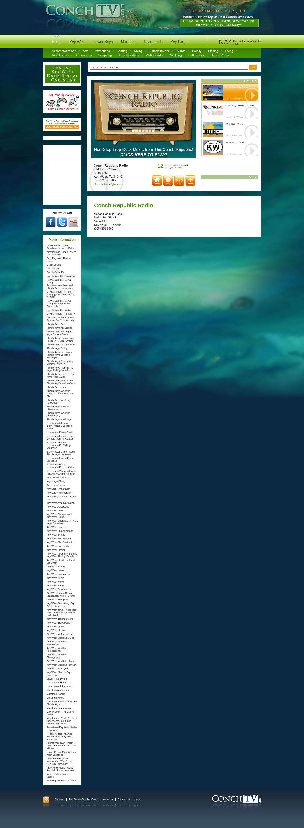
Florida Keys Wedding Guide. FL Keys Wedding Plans (60, 394)
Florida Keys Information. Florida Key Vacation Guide (61, 382)
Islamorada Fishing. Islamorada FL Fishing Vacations (59, 445)
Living (229, 51)
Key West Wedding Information (57, 643)
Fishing (213, 51)
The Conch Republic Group (83, 799)
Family (196, 51)
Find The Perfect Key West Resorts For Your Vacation (61, 319)
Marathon (128, 42)
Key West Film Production (60, 542)
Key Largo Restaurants (59, 492)
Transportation (129, 55)
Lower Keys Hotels (57, 682)
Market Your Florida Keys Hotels (60, 713)
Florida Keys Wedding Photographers (58, 407)
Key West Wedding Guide (60, 637)
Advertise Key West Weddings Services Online (61, 246)
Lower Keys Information (59, 686)
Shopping (105, 55)
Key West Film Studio (58, 546)
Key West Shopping (57, 599)
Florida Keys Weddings (59, 419)
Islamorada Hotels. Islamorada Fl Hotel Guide (61, 466)
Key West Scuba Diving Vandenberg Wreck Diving (61, 594)
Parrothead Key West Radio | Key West (62, 728)
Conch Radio (220, 55)
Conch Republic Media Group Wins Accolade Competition (59, 304)
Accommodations (64, 51)
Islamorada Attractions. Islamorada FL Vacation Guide (59, 426)
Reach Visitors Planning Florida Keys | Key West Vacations (60, 736)
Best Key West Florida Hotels (59, 259)
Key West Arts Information (61, 503)
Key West (77, 42)
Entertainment (159, 51)
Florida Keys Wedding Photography (58, 414)
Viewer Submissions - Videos (58, 775)
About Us (108, 799)
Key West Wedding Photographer (57, 649)
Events (180, 51)
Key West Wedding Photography (57, 656)
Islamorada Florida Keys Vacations (60, 459)
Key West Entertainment (60, 531)
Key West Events (56, 534)
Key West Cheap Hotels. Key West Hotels (60, 515)
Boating (122, 51)
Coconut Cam (54, 264)
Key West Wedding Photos (61, 661)
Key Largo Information (58, 488)
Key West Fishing (56, 550)
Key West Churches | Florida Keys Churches (62, 522)
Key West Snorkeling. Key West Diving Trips (61, 604)
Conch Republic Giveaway (61, 276)
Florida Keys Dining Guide (61, 344)
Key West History (56, 566)
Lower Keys (103, 42)
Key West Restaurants (59, 589)
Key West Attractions (58, 506)
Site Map (59, 799)
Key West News (55, 581)
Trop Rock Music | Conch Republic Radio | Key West (61, 769)
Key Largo (178, 42)
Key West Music (55, 578)
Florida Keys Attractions (59, 327)
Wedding (175, 55)
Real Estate (60, 55)
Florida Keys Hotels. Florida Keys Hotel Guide (61, 375)
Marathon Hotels (55, 697)
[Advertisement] (62, 174)
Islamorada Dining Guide (60, 432)
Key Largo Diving (56, 481)
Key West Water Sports (59, 634)
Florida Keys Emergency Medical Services (60, 362)
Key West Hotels (56, 570)
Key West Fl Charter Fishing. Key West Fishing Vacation (62, 555)
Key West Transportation (60, 619)
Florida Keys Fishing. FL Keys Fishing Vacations (60, 369)
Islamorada (153, 42)
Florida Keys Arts (56, 324)
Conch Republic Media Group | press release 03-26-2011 (61, 294)
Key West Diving (55, 527)
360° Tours (196, 55)
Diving (138, 51)
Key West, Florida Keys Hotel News (59, 673)
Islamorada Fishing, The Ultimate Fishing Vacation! (60, 437)
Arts (85, 51)
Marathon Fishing (56, 694)
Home (57, 42)
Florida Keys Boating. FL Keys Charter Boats (60, 333)
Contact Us (124, 799)
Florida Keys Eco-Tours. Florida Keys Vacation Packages (60, 355)
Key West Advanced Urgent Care (61, 497)
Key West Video (55, 626)
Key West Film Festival (59, 538)
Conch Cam (53, 268)
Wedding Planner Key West (61, 780)
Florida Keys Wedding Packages (58, 401)
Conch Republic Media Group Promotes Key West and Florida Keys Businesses (60, 284)
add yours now (173, 167)
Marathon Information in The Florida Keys (62, 703)
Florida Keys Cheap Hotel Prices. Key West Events (60, 339)
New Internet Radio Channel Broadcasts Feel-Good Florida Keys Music (62, 721)
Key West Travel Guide (59, 622)
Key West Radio (55, 585)
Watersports (154, 55)
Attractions (102, 51)
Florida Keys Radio (57, 387)
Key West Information (58, 574)
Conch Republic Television (61, 313)
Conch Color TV (55, 272)
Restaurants (83, 55)
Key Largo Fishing (56, 485)
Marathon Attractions (58, 690)
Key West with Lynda (58, 668)
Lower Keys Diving (57, 678)
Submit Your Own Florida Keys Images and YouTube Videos (61, 746)
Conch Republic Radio (59, 310)
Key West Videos (56, 630)
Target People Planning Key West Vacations (61, 753)
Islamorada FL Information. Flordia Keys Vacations (61, 453)
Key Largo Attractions (58, 477)
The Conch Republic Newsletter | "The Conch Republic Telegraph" (60, 761)
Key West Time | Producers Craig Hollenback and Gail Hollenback (61, 612)
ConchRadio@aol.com (109, 184)
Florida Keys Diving (57, 348)
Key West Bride (55, 510)
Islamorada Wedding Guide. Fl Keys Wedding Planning (61, 472)
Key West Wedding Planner (61, 664)
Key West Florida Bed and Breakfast (61, 561)
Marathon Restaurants (59, 708)
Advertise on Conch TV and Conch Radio (61, 253)
